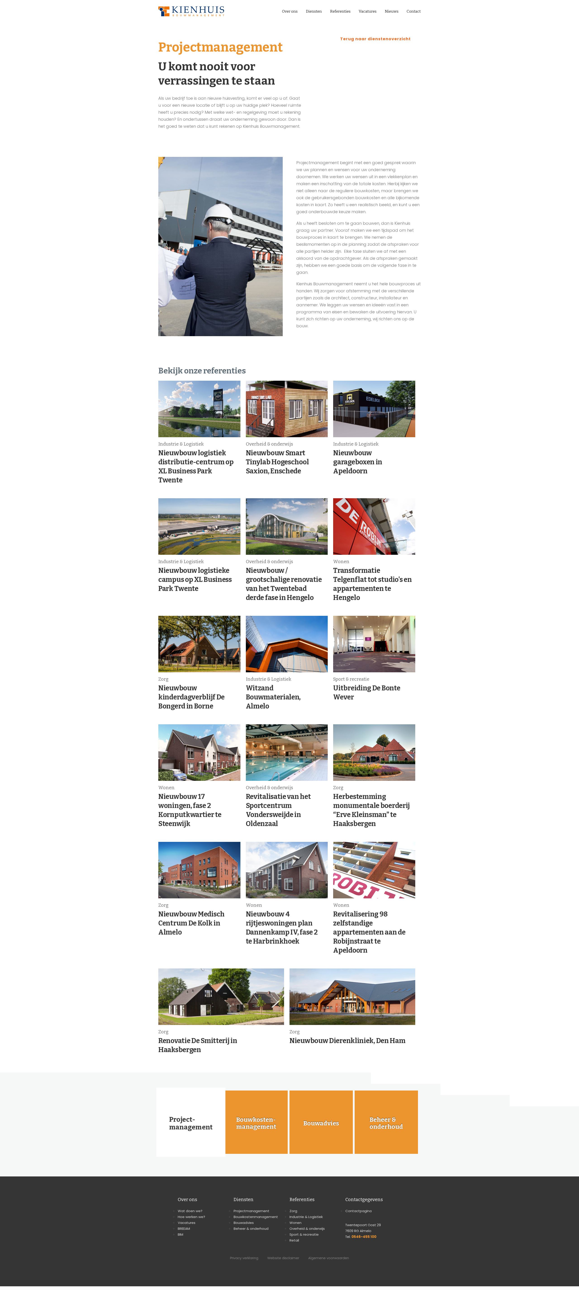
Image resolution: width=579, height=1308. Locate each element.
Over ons (290, 11)
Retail (294, 1240)
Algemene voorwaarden (328, 1258)
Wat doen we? (190, 1211)
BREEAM (184, 1228)
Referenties (340, 11)
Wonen (295, 1222)
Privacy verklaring (244, 1258)
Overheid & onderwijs (307, 1228)
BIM (180, 1234)
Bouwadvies (244, 1222)
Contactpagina (358, 1211)
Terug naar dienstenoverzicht (375, 39)
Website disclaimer (283, 1258)
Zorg (293, 1211)
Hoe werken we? (191, 1216)
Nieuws (392, 11)
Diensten (314, 11)
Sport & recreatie (304, 1234)
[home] (191, 11)
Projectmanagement (251, 1211)
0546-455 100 (363, 1236)
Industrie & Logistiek (306, 1216)
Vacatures (368, 11)
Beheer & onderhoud (251, 1228)
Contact (414, 11)
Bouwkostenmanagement (256, 1216)
